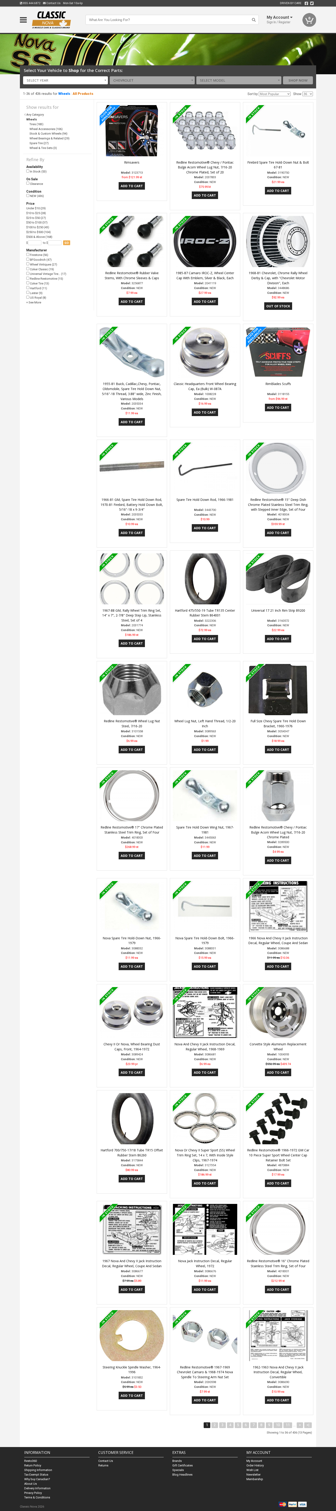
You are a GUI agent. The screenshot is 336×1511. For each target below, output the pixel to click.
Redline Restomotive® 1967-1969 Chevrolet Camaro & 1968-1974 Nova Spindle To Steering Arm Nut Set (205, 1372)
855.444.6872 (31, 3)
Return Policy (32, 1465)
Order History (255, 1465)
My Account (254, 1461)
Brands (177, 1461)
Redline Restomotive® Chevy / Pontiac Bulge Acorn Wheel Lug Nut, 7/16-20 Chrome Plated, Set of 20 (205, 167)
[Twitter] (312, 3)
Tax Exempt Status (36, 1474)
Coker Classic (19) (41, 269)
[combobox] (65, 80)
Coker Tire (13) (39, 283)
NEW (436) (36, 196)
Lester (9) (36, 293)
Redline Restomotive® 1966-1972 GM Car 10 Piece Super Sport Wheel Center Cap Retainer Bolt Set (278, 1155)
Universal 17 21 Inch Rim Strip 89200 (278, 610)
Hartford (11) (38, 288)
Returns (103, 1465)
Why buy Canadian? (37, 1479)
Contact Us (53, 3)
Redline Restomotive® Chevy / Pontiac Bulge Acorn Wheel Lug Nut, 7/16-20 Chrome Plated (278, 832)
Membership (254, 1479)
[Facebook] (306, 3)
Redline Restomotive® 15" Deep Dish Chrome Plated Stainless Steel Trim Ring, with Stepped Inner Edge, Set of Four (278, 504)
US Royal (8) (37, 297)
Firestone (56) (38, 255)
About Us (30, 1483)
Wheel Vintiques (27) (43, 264)
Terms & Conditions (37, 1497)
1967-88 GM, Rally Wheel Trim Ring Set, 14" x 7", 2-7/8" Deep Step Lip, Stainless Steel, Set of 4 (131, 615)
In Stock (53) (38, 171)
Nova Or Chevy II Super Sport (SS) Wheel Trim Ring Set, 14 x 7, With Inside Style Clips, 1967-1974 (205, 1155)
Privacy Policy (33, 1493)
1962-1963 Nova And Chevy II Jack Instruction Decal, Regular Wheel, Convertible (278, 1372)
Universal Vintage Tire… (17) (47, 274)
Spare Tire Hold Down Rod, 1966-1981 (205, 499)
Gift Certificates (182, 1465)
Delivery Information (37, 1488)
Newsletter (253, 1474)
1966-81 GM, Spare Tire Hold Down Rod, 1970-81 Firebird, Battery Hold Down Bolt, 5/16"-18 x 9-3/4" (132, 504)
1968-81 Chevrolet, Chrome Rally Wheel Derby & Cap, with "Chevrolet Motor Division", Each (278, 278)
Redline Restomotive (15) (46, 278)
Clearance (36, 184)
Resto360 (30, 1461)
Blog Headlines (182, 1474)
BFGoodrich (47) (40, 259)
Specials (178, 1470)
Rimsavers (131, 162)
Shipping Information (38, 1470)
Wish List (252, 1470)
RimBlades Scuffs (278, 384)
